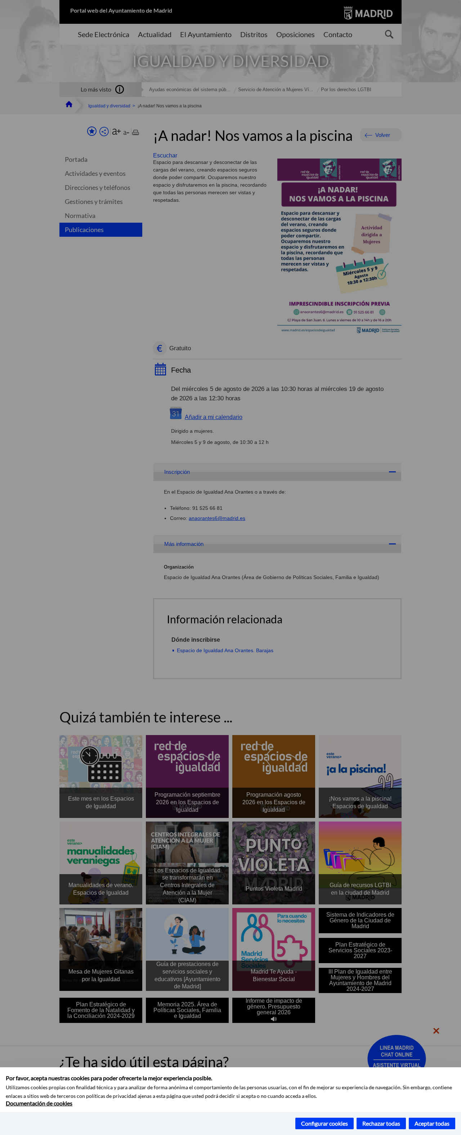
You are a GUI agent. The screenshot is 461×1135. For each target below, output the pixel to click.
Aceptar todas (432, 1123)
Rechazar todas (381, 1123)
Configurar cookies (324, 1123)
